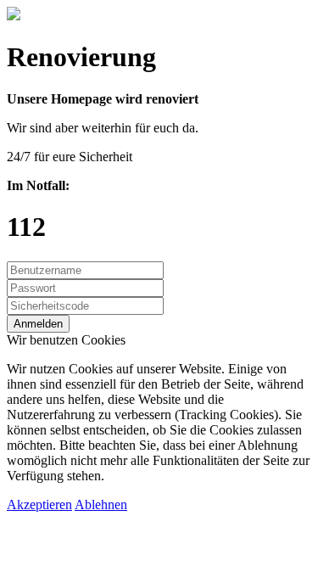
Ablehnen (101, 504)
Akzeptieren (39, 504)
